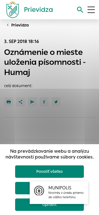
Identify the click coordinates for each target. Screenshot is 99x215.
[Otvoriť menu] (91, 10)
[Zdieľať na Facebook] (44, 101)
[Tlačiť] (8, 101)
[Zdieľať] (20, 101)
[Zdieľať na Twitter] (56, 101)
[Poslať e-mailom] (32, 101)
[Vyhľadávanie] (80, 10)
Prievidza (20, 25)
